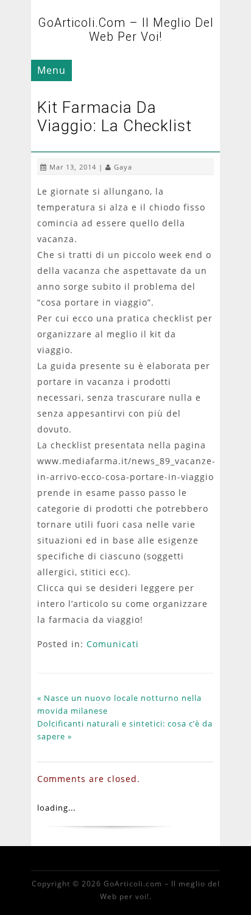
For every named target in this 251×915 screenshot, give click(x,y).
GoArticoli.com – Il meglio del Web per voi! (126, 30)
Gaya (123, 166)
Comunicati (113, 644)
